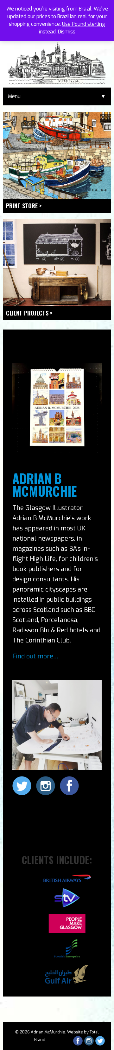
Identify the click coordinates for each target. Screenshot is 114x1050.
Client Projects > (29, 313)
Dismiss (66, 31)
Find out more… (35, 656)
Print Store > (23, 205)
